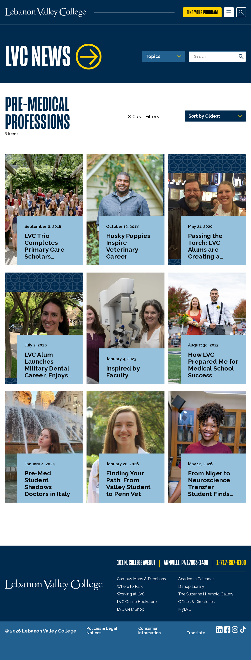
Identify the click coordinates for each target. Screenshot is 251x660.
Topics (153, 56)
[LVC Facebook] (227, 629)
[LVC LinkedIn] (219, 629)
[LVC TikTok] (243, 629)
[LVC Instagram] (235, 629)
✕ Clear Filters (143, 116)
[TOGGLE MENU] (229, 12)
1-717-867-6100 (231, 562)
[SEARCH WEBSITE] (241, 12)
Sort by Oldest (204, 116)
